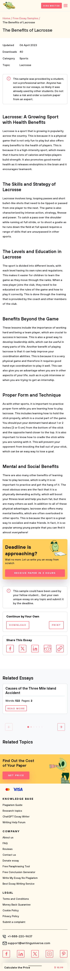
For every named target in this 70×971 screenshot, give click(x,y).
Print (56, 625)
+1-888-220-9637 (20, 936)
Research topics (12, 811)
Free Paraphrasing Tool (16, 866)
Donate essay (11, 860)
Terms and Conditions (16, 899)
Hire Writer (51, 6)
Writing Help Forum (14, 822)
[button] (28, 727)
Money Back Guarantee (17, 904)
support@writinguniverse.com (29, 943)
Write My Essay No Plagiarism (20, 878)
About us (8, 837)
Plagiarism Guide (12, 805)
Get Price (16, 775)
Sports (24, 58)
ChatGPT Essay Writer (16, 816)
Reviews (8, 849)
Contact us (9, 855)
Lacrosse (25, 65)
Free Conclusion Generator (19, 872)
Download (17, 625)
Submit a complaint (14, 922)
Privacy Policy (11, 916)
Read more (16, 708)
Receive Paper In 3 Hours (35, 573)
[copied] (60, 648)
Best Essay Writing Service (18, 883)
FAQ (5, 843)
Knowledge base (18, 799)
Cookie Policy (11, 910)
